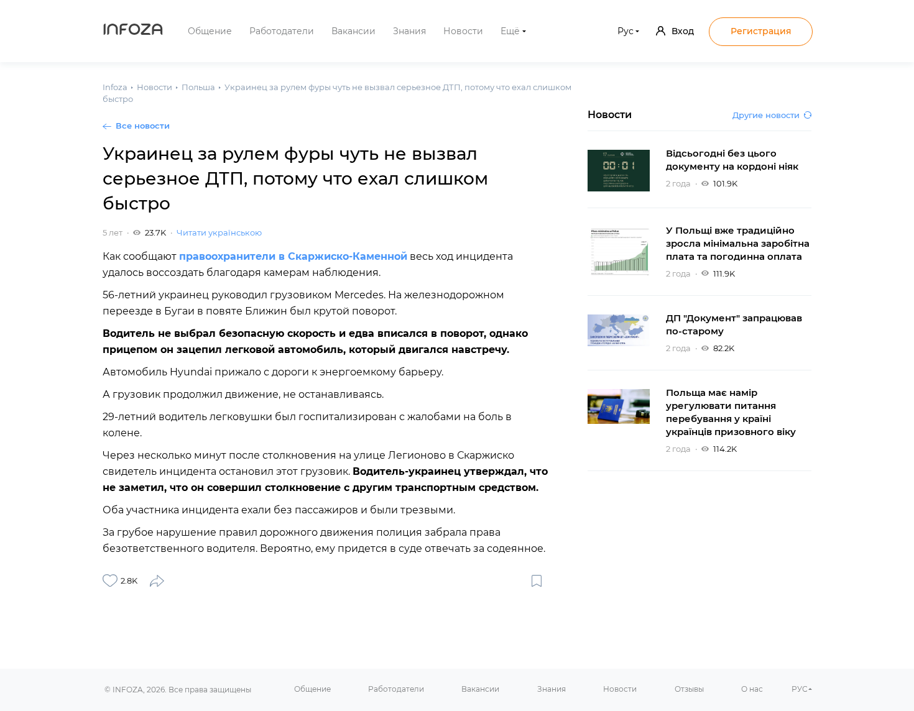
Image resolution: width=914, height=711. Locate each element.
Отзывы (689, 689)
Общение (210, 31)
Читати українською (219, 232)
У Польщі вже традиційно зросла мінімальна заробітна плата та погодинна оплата (738, 243)
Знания (409, 31)
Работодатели (281, 31)
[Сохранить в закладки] (537, 580)
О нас (752, 689)
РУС (800, 689)
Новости (463, 31)
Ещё (510, 31)
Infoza (133, 31)
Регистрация (761, 31)
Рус (625, 31)
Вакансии (353, 31)
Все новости (143, 126)
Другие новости (766, 115)
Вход (683, 31)
